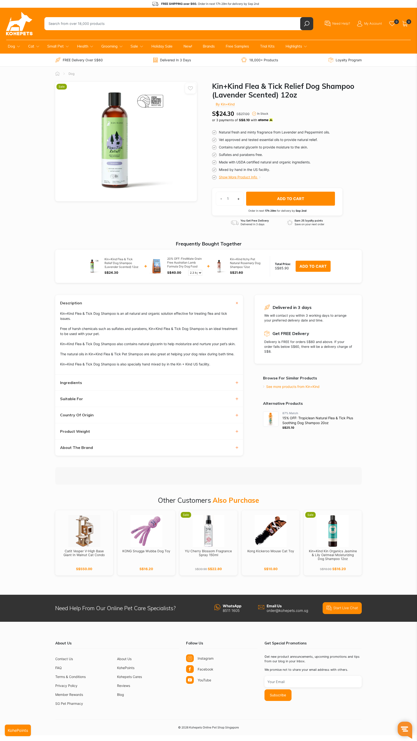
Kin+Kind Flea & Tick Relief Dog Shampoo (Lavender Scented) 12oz (121, 263)
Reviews (123, 686)
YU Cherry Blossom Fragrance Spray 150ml (208, 553)
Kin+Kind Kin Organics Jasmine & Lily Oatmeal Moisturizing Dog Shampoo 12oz (333, 555)
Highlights (293, 46)
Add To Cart (313, 266)
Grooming (109, 46)
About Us (124, 659)
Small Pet (55, 46)
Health (82, 46)
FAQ (58, 668)
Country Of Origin (77, 415)
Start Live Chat (345, 608)
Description (71, 303)
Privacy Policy (66, 686)
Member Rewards (69, 694)
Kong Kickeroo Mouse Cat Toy (270, 551)
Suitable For (71, 399)
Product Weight (75, 431)
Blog (120, 694)
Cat (31, 46)
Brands (209, 46)
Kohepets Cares (129, 677)
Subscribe (278, 695)
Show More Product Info (238, 177)
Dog (11, 46)
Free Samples (237, 46)
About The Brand (76, 447)
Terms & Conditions (70, 677)
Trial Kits (267, 46)
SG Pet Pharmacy (69, 703)
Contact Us (64, 659)
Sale (134, 46)
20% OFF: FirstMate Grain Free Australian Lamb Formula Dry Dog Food (184, 262)
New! (187, 46)
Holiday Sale (162, 46)
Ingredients (71, 382)
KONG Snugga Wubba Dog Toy (146, 551)
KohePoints (125, 668)
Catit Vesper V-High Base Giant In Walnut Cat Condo (84, 553)
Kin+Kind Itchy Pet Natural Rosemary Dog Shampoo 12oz (245, 263)
